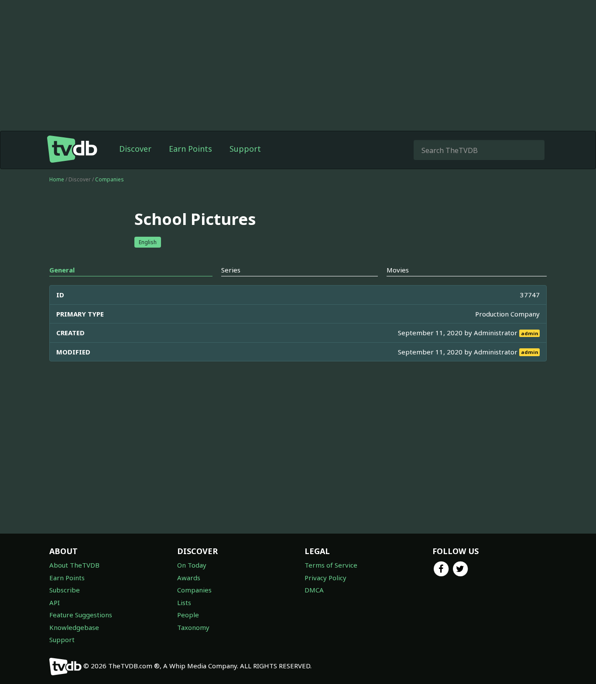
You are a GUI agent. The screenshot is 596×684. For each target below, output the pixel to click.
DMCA (314, 589)
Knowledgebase (74, 627)
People (188, 614)
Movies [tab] (398, 269)
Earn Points (190, 148)
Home (56, 179)
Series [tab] (230, 269)
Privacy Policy (325, 577)
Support (245, 148)
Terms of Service (331, 565)
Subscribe (64, 589)
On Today (191, 565)
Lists (184, 602)
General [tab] (62, 269)
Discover (135, 148)
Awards (188, 577)
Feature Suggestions (80, 614)
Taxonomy (193, 627)
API (54, 602)
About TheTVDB (74, 565)
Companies (109, 179)
